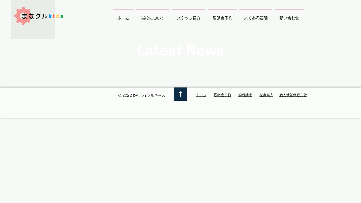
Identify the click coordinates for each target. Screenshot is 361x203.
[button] (153, 15)
